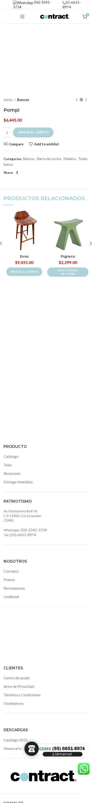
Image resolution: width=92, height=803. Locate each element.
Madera (69, 159)
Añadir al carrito (33, 132)
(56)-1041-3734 (34, 530)
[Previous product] (76, 99)
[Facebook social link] (17, 173)
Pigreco (68, 256)
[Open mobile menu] (22, 16)
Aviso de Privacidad (19, 686)
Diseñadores (14, 703)
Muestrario (12, 748)
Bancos (23, 100)
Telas (8, 465)
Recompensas (14, 588)
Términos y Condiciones (22, 695)
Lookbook (11, 597)
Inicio (8, 100)
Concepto (11, 571)
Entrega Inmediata (18, 482)
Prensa (9, 580)
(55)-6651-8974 (23, 535)
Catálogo (11, 456)
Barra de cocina (49, 159)
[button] (24, 272)
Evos (24, 256)
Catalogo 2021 (16, 740)
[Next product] (86, 99)
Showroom (12, 473)
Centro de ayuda (16, 678)
